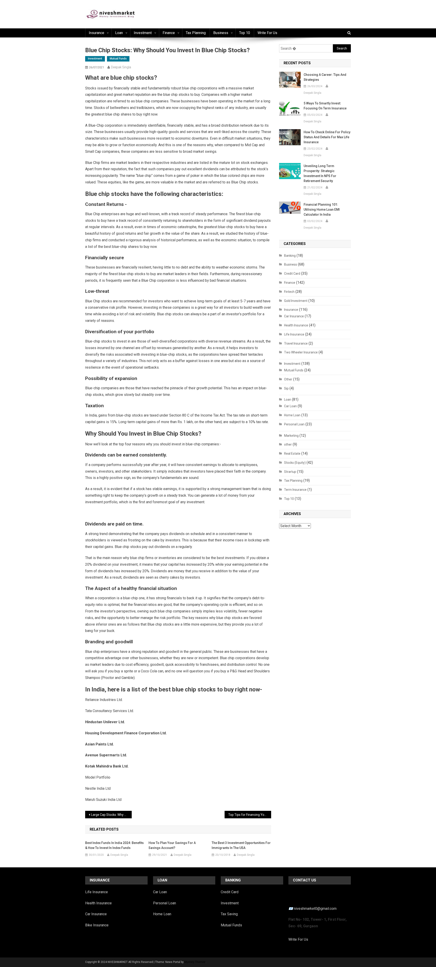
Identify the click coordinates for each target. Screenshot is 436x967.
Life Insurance (294, 334)
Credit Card (292, 273)
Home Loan (292, 415)
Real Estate (292, 453)
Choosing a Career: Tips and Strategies (325, 77)
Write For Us (298, 939)
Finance (169, 33)
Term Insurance (295, 489)
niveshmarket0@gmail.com (315, 908)
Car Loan (290, 406)
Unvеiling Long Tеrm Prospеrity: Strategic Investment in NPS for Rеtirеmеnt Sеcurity (320, 173)
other (288, 444)
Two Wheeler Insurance (301, 352)
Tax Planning (196, 33)
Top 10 (244, 33)
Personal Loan (294, 424)
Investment (143, 33)
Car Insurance (294, 316)
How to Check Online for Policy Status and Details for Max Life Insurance (327, 137)
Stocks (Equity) (295, 462)
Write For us (267, 33)
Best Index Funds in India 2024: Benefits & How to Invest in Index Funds (114, 845)
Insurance (96, 33)
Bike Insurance (97, 925)
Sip (286, 388)
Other (288, 379)
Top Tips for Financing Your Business (249, 815)
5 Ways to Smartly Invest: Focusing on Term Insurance (325, 105)
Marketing (291, 435)
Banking (290, 255)
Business (220, 33)
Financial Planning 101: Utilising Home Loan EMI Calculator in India (322, 209)
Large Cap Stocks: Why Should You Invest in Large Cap (111, 815)
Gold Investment (295, 301)
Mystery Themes (195, 962)
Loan (119, 33)
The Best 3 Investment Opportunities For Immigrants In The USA (241, 845)
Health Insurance (296, 325)
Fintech (289, 292)
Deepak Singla (121, 67)
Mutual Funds (118, 58)
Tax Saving (229, 914)
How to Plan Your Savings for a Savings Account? (172, 845)
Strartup (290, 472)
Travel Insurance (296, 343)
